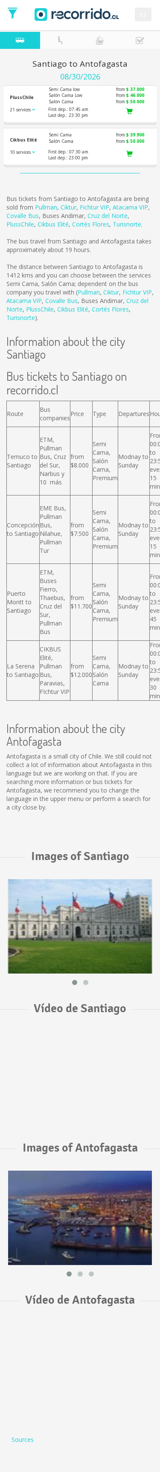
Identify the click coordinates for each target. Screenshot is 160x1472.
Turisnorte (127, 224)
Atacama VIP (130, 207)
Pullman (46, 207)
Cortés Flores (90, 224)
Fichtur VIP (94, 207)
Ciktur (68, 207)
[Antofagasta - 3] (80, 1218)
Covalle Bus (22, 216)
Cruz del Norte (107, 216)
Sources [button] (23, 1439)
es (143, 14)
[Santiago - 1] (80, 926)
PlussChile (20, 224)
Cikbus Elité (53, 224)
